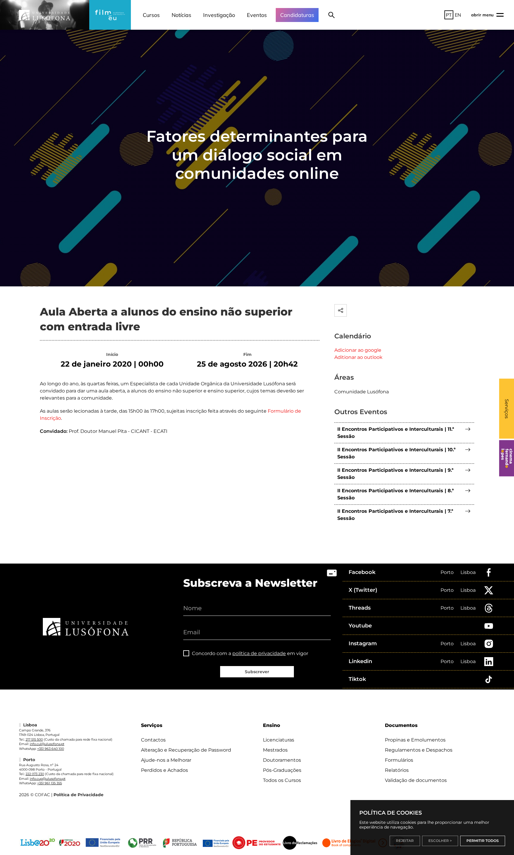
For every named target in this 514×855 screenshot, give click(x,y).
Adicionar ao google (357, 350)
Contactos (153, 740)
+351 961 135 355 (49, 783)
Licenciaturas (278, 740)
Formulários (399, 760)
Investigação (219, 15)
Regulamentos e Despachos (418, 750)
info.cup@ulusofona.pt (47, 779)
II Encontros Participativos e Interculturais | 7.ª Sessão (395, 514)
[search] (332, 15)
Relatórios (397, 770)
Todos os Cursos (282, 780)
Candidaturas (297, 15)
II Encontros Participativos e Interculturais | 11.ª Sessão (395, 432)
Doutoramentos (282, 760)
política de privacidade (259, 653)
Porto (447, 572)
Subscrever (257, 671)
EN (458, 15)
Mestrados (275, 750)
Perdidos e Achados (164, 770)
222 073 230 (35, 774)
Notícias (181, 15)
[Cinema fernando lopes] (506, 458)
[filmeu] (110, 15)
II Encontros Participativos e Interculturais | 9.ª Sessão (395, 473)
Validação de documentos (416, 780)
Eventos (257, 15)
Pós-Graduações (282, 770)
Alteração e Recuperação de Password (186, 750)
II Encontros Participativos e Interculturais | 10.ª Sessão (396, 453)
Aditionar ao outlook (358, 357)
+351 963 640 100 (50, 749)
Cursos (151, 15)
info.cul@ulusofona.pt (47, 744)
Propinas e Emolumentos (415, 740)
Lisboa (468, 572)
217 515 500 (34, 739)
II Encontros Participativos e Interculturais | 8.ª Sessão (395, 494)
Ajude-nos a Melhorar (166, 760)
